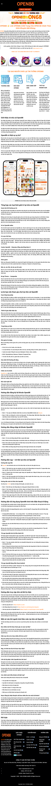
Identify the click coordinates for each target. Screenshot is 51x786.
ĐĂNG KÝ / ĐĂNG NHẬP (25, 9)
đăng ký (40, 413)
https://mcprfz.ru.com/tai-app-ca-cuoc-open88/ (32, 609)
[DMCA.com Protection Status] (18, 755)
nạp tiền (4, 465)
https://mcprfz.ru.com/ (37, 48)
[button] (2, 3)
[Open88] (25, 3)
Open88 (3, 739)
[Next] (47, 61)
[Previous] (3, 61)
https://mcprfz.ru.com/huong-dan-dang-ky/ (28, 607)
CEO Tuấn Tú (32, 765)
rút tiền (9, 484)
